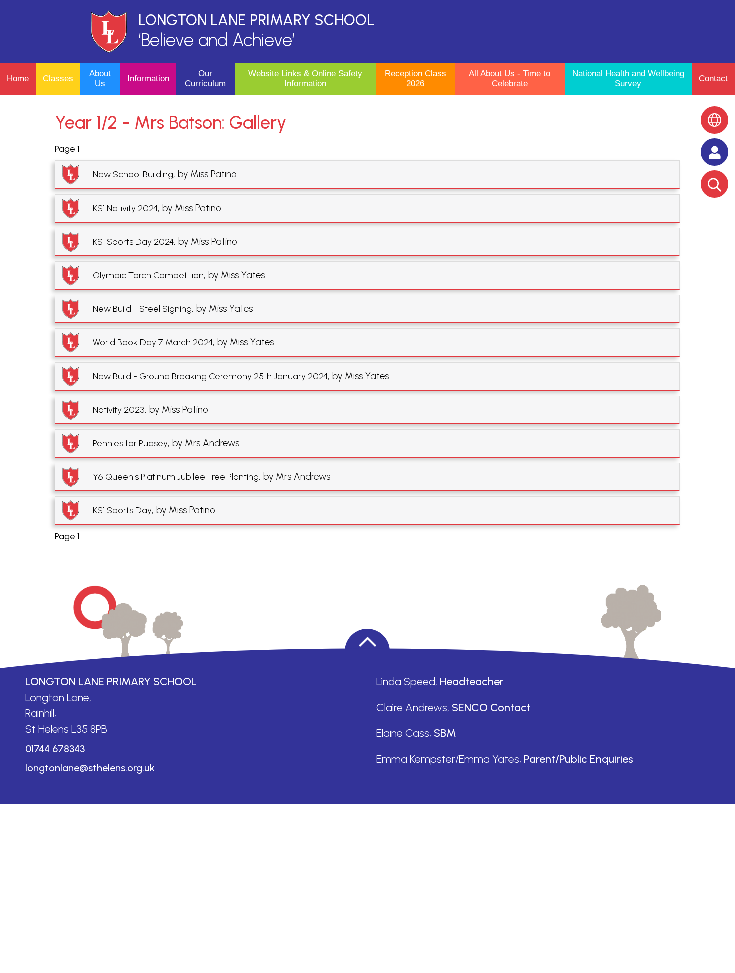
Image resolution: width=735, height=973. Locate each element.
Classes (58, 79)
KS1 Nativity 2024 (125, 208)
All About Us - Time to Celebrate (509, 78)
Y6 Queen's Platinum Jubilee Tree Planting (176, 477)
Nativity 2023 (119, 410)
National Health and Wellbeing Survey (628, 78)
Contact (713, 79)
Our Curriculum (205, 78)
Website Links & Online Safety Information (305, 78)
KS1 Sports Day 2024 (133, 242)
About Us (100, 78)
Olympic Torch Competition (148, 275)
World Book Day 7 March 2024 (153, 342)
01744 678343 (55, 749)
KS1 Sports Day (122, 510)
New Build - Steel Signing (142, 309)
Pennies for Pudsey (130, 443)
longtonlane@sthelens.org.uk (90, 768)
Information (149, 79)
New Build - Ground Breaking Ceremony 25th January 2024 (210, 376)
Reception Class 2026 (415, 78)
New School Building (133, 174)
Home (18, 79)
